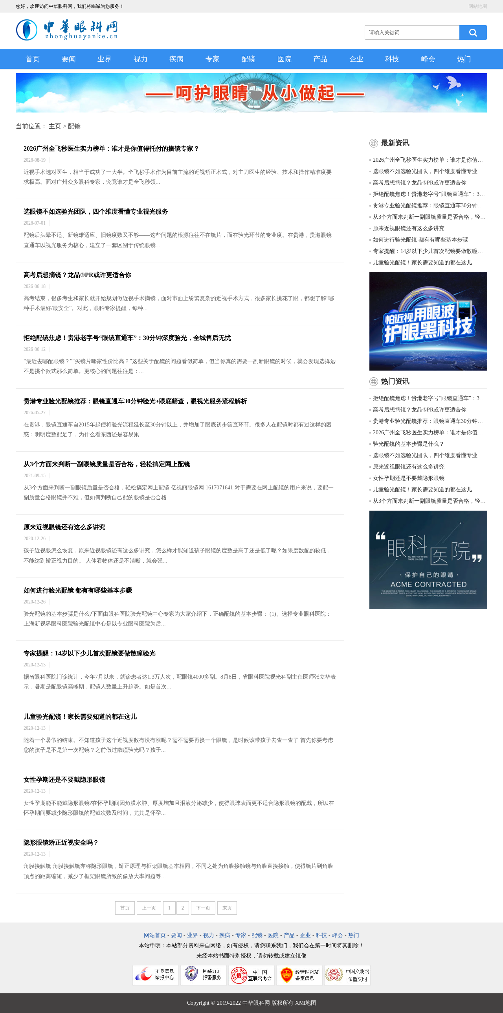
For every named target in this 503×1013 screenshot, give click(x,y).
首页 (33, 59)
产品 (320, 59)
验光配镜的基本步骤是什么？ (408, 444)
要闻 (69, 59)
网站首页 (155, 935)
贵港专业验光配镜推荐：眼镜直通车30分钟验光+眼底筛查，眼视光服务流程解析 (135, 401)
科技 (392, 59)
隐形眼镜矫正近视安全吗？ (61, 842)
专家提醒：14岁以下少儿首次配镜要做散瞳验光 (90, 653)
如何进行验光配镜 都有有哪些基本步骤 (78, 590)
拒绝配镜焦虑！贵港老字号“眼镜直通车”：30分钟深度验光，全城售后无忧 (127, 337)
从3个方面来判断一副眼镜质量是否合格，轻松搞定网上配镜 (107, 464)
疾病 (176, 59)
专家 (213, 59)
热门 (464, 59)
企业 (356, 59)
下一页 (203, 908)
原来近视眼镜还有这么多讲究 (64, 527)
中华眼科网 (256, 1003)
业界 (104, 59)
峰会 (428, 59)
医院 (284, 59)
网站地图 (477, 6)
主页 (55, 126)
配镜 (248, 59)
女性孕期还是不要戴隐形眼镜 (64, 779)
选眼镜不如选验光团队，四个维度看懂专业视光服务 (96, 211)
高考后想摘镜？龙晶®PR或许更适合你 (77, 274)
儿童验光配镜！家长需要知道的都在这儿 (80, 716)
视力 (141, 59)
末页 (227, 908)
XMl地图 (305, 1003)
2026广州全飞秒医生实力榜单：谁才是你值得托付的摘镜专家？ (112, 148)
